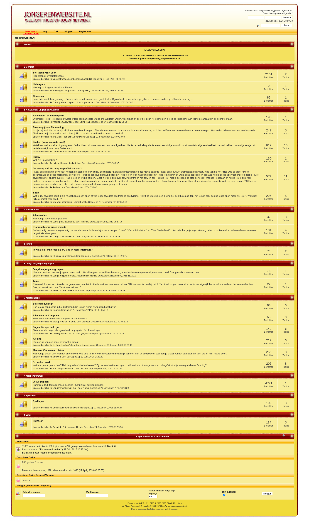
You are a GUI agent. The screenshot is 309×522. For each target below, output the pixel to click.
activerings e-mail (275, 13)
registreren (286, 10)
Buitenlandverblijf (43, 303)
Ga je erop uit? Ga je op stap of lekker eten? (57, 168)
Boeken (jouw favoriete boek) (49, 142)
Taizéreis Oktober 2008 (61, 290)
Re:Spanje (55, 310)
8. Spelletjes (30, 395)
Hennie (79, 427)
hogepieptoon (88, 102)
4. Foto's (28, 244)
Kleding (37, 338)
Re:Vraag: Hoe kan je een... (63, 321)
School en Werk (41, 362)
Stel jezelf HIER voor (44, 72)
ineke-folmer (75, 163)
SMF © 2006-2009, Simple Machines (166, 503)
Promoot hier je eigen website (49, 227)
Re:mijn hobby (57, 163)
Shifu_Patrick (86, 122)
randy (84, 236)
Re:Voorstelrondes (59, 79)
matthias (85, 221)
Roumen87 (85, 256)
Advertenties (40, 215)
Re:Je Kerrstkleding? (60, 345)
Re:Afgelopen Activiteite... (62, 122)
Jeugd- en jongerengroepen (48, 269)
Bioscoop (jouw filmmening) (48, 127)
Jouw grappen (41, 381)
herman (81, 290)
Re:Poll (53, 187)
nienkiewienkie (89, 276)
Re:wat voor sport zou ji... (62, 202)
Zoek (55, 31)
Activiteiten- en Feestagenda (48, 115)
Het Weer (38, 421)
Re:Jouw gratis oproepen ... (63, 102)
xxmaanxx (71, 151)
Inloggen (69, 31)
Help (45, 31)
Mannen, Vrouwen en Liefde (48, 350)
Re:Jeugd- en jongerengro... (63, 276)
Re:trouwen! (55, 357)
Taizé (36, 281)
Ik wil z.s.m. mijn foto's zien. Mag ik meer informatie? (63, 249)
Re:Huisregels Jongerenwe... (64, 90)
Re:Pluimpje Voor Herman (62, 256)
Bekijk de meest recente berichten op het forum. (47, 452)
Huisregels (39, 84)
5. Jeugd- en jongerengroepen (39, 263)
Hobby (36, 157)
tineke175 (70, 310)
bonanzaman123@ (82, 79)
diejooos (86, 321)
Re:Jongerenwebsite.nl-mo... (63, 388)
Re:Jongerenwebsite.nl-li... (62, 236)
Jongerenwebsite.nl (25, 38)
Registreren (85, 31)
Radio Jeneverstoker (85, 345)
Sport (36, 192)
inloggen (273, 10)
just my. (86, 90)
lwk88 (82, 137)
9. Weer (27, 415)
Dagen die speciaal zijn (46, 327)
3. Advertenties (31, 209)
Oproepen (38, 96)
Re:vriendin (55, 151)
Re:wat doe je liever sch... (62, 368)
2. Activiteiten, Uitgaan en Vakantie (41, 110)
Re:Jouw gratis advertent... (62, 221)
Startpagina (31, 31)
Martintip (112, 446)
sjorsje (86, 388)
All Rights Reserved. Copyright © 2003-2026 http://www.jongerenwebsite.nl (154, 506)
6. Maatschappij (32, 298)
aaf (63, 187)
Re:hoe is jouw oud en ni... (62, 333)
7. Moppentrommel (33, 376)
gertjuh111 (86, 333)
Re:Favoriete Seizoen (60, 427)
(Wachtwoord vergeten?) (38, 485)
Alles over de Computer (46, 315)
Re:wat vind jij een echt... (62, 137)
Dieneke (83, 202)
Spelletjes (38, 401)
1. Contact (29, 67)
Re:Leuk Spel (56, 407)
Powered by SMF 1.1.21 (137, 503)
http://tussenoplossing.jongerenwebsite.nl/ (159, 58)
